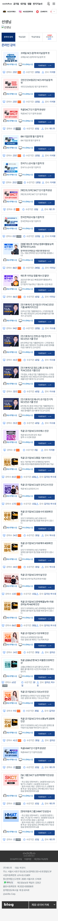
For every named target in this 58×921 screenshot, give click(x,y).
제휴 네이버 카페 (40, 905)
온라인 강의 (8, 37)
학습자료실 (35, 37)
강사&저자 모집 (16, 859)
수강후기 (49, 38)
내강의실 (48, 3)
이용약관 (27, 859)
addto (7, 3)
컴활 (29, 3)
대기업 (23, 3)
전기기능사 (37, 3)
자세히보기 (42, 65)
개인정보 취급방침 (41, 859)
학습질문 (22, 37)
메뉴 (54, 3)
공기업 (16, 3)
